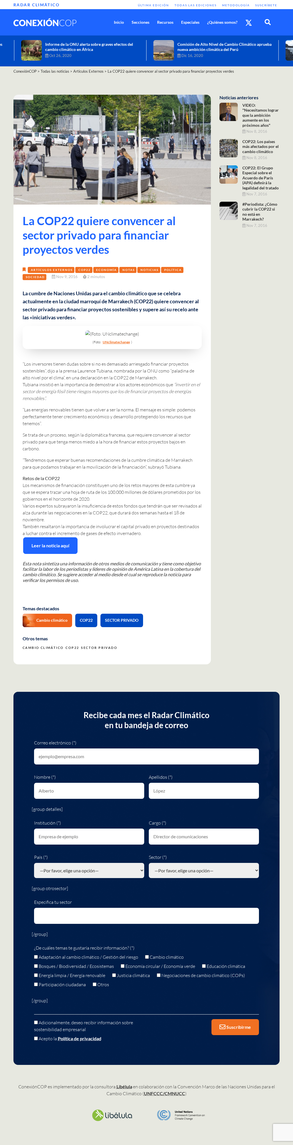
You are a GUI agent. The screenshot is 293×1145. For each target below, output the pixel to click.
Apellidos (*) (161, 777)
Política (173, 270)
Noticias (149, 270)
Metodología (236, 5)
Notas (128, 270)
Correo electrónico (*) (55, 743)
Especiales (190, 22)
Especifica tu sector (53, 902)
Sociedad (35, 277)
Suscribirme (238, 1027)
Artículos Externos (52, 270)
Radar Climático (36, 4)
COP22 (84, 270)
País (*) (41, 857)
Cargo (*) (157, 823)
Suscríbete (266, 5)
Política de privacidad (79, 1038)
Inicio (119, 22)
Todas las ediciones (196, 5)
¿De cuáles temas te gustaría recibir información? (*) (84, 948)
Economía (106, 270)
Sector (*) (158, 857)
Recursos (165, 22)
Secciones (140, 22)
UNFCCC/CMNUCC (164, 1093)
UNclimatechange (116, 342)
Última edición (153, 5)
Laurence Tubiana (95, 371)
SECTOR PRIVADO (121, 620)
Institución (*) (47, 823)
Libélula (124, 1086)
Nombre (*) (45, 777)
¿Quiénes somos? (222, 22)
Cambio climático (52, 620)
